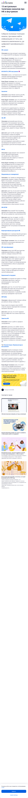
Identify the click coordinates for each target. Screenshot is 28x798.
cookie (2, 787)
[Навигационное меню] (25, 2)
